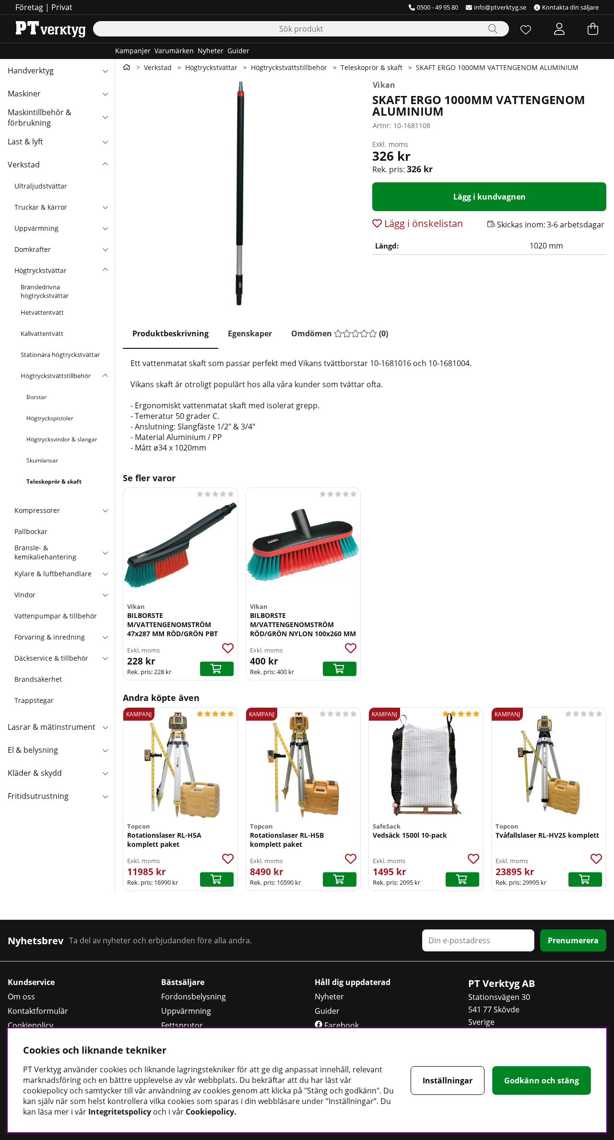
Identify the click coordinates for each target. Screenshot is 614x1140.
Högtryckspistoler (49, 418)
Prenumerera (573, 940)
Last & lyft (25, 141)
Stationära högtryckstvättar (60, 354)
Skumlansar (42, 460)
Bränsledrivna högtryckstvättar (45, 291)
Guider (238, 50)
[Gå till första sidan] (126, 67)
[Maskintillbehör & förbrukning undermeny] (105, 116)
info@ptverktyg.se (500, 7)
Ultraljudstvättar (40, 185)
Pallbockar (30, 531)
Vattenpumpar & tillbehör (55, 615)
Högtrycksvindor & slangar (61, 439)
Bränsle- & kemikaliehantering (45, 552)
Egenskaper (250, 333)
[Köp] (217, 669)
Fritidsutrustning (38, 796)
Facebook (340, 1025)
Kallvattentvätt (42, 333)
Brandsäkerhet (38, 679)
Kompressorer (37, 510)
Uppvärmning (36, 228)
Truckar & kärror (40, 207)
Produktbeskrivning (170, 333)
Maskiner (24, 93)
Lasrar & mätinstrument (51, 727)
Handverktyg (31, 70)
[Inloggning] (559, 29)
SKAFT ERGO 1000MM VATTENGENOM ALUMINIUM (497, 67)
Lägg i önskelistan (422, 223)
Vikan (384, 85)
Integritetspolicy (119, 1111)
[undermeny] (105, 206)
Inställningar (447, 1080)
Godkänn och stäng (541, 1080)
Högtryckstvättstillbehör (56, 375)
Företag (29, 7)
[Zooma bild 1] (240, 193)
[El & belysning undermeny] (105, 750)
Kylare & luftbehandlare (53, 573)
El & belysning (33, 750)
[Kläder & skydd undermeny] (105, 773)
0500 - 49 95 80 (437, 7)
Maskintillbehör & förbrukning (39, 117)
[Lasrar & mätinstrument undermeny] (105, 726)
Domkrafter (32, 249)
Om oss (21, 996)
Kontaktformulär (38, 1011)
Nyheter (211, 50)
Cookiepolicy (30, 1025)
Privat (61, 7)
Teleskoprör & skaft (54, 481)
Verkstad (24, 164)
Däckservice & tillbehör (51, 658)
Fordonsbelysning (193, 996)
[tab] (170, 334)
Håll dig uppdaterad (352, 982)
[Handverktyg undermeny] (105, 70)
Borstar (36, 397)
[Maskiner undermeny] (105, 93)
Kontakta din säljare (570, 7)
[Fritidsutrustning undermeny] (105, 796)
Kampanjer (133, 50)
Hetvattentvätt (42, 312)
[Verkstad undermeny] (105, 164)
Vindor (24, 594)
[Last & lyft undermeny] (105, 141)
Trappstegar (34, 700)
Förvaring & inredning (49, 636)
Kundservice (31, 982)
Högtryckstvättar (40, 270)
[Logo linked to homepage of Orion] (50, 28)
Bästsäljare (182, 982)
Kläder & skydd (35, 773)
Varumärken (174, 50)
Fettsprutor (182, 1025)
